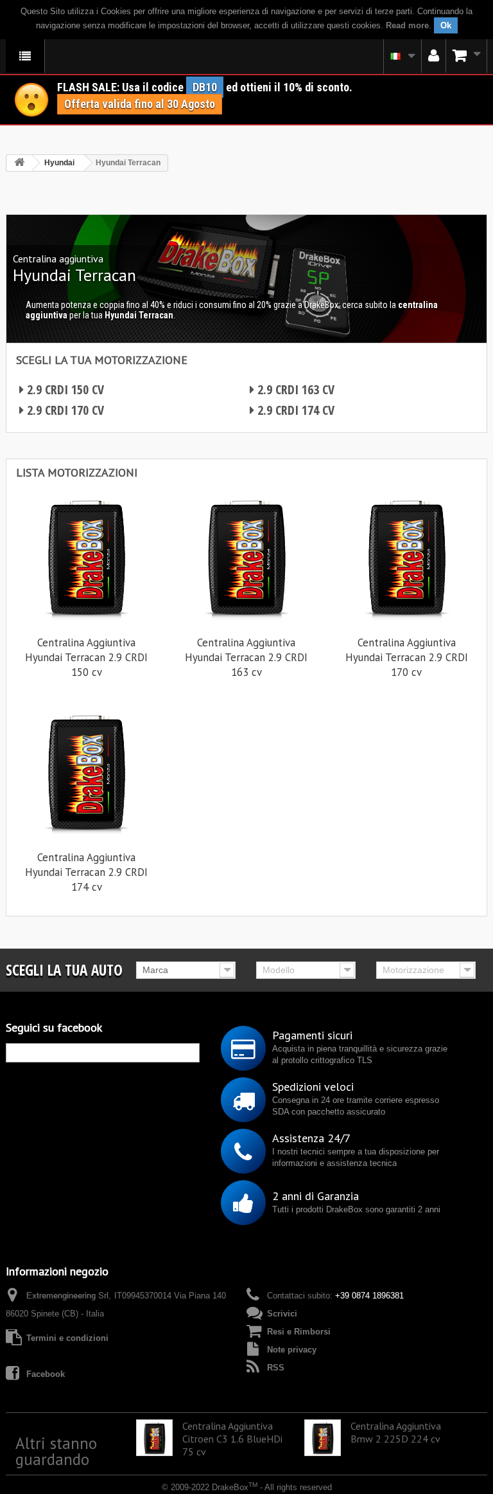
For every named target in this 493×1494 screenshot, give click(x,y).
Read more (407, 25)
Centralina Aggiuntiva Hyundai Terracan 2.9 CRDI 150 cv (86, 657)
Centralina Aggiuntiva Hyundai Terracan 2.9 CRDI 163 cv (246, 657)
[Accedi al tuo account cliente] (433, 56)
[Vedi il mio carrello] (466, 56)
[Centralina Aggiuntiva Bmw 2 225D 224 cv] (322, 1437)
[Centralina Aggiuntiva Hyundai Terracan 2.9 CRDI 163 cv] (246, 556)
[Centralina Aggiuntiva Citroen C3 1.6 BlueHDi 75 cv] (154, 1437)
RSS (275, 1367)
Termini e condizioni (67, 1338)
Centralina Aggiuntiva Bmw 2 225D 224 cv (395, 1432)
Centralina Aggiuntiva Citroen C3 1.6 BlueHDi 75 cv (232, 1438)
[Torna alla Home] (19, 163)
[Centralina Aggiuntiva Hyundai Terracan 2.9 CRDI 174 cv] (86, 771)
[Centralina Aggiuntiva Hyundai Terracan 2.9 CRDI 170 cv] (406, 556)
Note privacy (291, 1349)
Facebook (45, 1374)
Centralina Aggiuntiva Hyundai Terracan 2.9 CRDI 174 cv (86, 872)
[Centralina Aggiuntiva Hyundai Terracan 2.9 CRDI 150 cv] (86, 556)
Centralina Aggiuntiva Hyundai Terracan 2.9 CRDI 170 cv (406, 657)
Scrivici (282, 1313)
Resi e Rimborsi (299, 1331)
